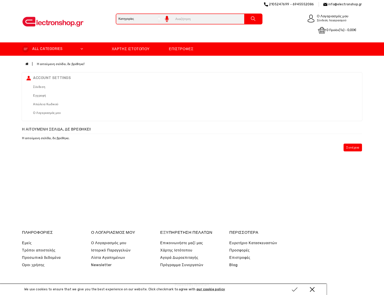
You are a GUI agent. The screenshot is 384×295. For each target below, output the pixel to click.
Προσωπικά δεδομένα (41, 257)
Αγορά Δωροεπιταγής (179, 257)
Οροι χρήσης (33, 265)
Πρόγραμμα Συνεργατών (181, 265)
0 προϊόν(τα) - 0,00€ (341, 30)
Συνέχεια (352, 147)
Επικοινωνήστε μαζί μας (181, 243)
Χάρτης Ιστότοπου (131, 49)
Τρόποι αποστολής (39, 250)
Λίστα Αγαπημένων (108, 257)
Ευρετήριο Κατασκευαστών (253, 243)
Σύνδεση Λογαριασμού (331, 20)
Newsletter (101, 265)
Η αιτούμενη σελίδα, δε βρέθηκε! (61, 64)
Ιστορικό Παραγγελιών (111, 250)
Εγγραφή (39, 95)
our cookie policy (210, 289)
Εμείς (27, 243)
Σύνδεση (39, 87)
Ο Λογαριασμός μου (47, 113)
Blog (233, 265)
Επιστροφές (181, 49)
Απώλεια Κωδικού (45, 104)
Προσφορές (239, 250)
